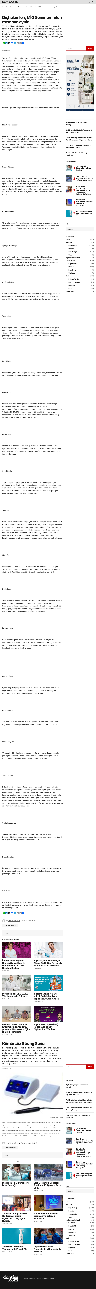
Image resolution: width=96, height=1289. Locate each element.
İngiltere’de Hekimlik (73, 258)
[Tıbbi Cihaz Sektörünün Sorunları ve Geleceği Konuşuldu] (69, 202)
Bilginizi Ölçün (73, 264)
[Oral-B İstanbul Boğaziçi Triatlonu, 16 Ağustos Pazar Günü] (69, 178)
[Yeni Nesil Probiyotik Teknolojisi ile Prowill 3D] (69, 213)
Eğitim (4, 14)
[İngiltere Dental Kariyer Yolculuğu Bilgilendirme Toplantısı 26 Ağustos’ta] (48, 983)
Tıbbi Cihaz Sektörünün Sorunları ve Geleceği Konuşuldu (84, 202)
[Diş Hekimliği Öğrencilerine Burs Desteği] (69, 168)
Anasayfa (4, 7)
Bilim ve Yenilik (73, 279)
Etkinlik (71, 249)
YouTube (71, 273)
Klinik (67, 276)
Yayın (70, 255)
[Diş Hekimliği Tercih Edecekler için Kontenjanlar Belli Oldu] (48, 1236)
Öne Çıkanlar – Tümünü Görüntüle (19, 7)
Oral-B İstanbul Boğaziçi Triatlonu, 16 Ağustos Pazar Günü (84, 178)
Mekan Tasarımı (74, 282)
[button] (89, 2)
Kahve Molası (70, 260)
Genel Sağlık (72, 252)
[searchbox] (75, 48)
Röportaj (71, 285)
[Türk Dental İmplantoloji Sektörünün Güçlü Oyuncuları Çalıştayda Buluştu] (69, 189)
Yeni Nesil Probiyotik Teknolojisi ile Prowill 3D (84, 213)
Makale (71, 267)
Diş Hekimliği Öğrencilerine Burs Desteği (83, 168)
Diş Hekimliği (72, 245)
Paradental (72, 270)
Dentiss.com (10, 2)
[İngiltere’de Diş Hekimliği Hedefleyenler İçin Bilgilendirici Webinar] (48, 1014)
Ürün (70, 288)
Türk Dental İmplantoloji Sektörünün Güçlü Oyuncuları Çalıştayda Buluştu (83, 190)
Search (90, 48)
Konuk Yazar (70, 291)
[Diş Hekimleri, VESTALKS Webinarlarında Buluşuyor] (16, 983)
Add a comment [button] (11, 925)
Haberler (69, 242)
